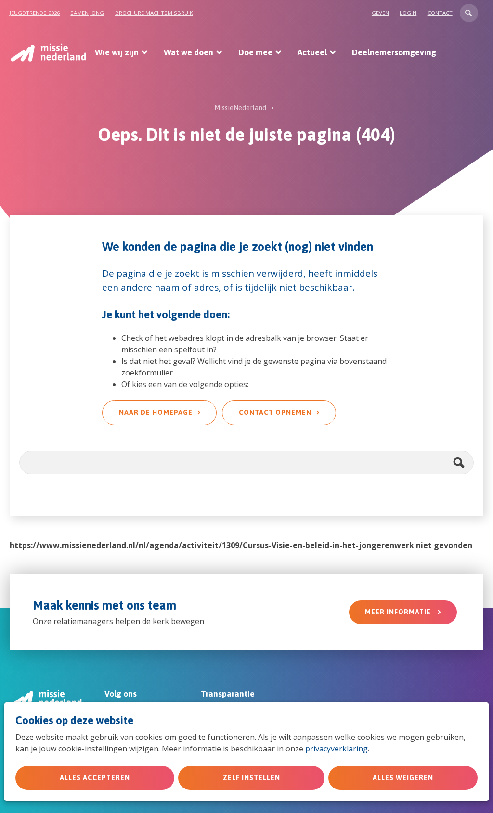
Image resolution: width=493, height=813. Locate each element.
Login (408, 12)
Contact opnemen (275, 412)
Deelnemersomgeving (394, 52)
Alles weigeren (403, 778)
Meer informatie (399, 612)
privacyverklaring (336, 748)
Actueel (312, 52)
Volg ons (120, 694)
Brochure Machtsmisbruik (154, 12)
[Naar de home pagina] (48, 52)
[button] (469, 13)
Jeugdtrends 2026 (35, 12)
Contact (440, 12)
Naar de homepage (156, 412)
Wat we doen (188, 52)
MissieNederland (240, 108)
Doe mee (255, 52)
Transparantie (228, 694)
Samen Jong (87, 12)
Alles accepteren (95, 778)
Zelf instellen (251, 778)
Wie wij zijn (117, 52)
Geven (380, 12)
